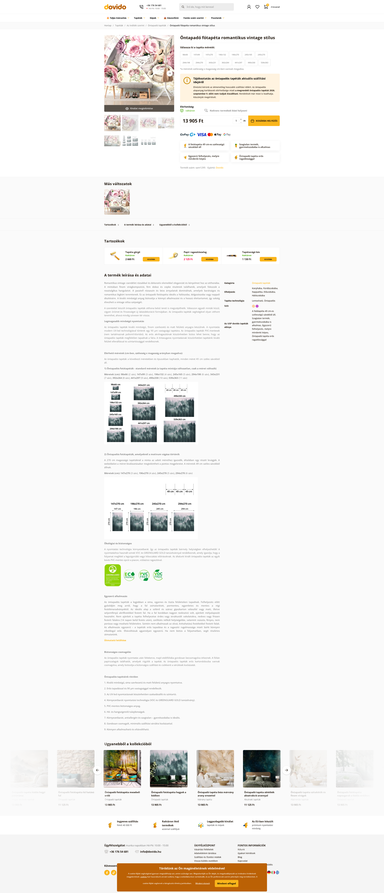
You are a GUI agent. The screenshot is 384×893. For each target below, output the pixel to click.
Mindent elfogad (226, 883)
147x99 (197, 54)
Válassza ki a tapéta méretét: (198, 47)
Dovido (219, 167)
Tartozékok (110, 224)
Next (170, 73)
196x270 (235, 54)
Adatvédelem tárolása (205, 853)
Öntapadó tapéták (157, 25)
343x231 (212, 62)
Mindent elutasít (202, 883)
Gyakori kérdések (246, 853)
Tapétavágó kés (251, 252)
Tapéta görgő (132, 252)
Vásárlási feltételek (203, 849)
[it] (273, 872)
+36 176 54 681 (118, 851)
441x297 (238, 62)
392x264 (225, 62)
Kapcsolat (243, 860)
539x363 (264, 62)
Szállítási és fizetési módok (207, 857)
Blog (240, 857)
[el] (277, 872)
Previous (97, 770)
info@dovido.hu (150, 851)
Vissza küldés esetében (206, 860)
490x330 (251, 62)
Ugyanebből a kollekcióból (173, 224)
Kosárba (151, 259)
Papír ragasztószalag (195, 252)
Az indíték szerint (135, 25)
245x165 (248, 54)
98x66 (185, 54)
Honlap (107, 25)
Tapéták (119, 25)
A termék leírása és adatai (137, 224)
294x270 (199, 62)
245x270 (261, 54)
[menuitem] (118, 18)
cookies (143, 876)
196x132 (222, 54)
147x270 (209, 54)
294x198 (186, 62)
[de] (269, 872)
